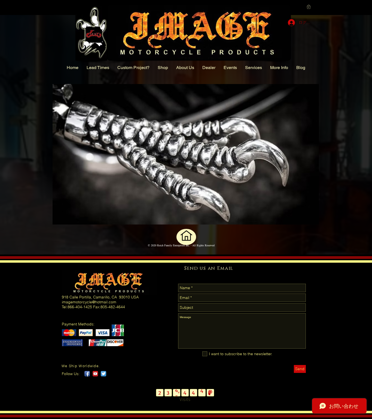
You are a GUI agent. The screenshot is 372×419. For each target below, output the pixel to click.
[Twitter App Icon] (103, 373)
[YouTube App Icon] (95, 373)
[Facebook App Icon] (87, 373)
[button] (308, 7)
